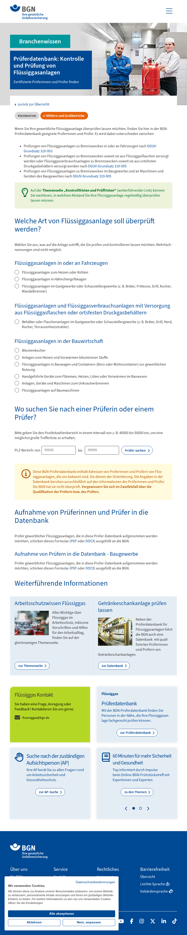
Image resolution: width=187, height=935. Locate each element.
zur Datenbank (113, 666)
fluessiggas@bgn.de (35, 718)
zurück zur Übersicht (33, 104)
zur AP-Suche (49, 792)
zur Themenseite (31, 666)
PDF (74, 541)
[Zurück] (127, 809)
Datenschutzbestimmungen (95, 882)
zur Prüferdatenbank (136, 732)
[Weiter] (147, 809)
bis (80, 450)
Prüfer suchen (135, 450)
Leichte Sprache (152, 884)
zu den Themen (135, 792)
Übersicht (147, 876)
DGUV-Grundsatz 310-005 (107, 166)
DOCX (90, 541)
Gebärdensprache (154, 891)
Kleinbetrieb (26, 115)
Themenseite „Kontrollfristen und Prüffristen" (79, 190)
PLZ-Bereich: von (27, 450)
